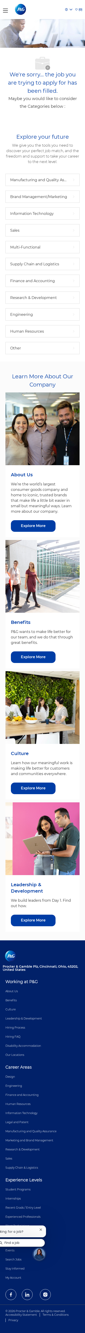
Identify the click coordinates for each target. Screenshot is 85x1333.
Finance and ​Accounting (22, 1095)
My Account (13, 1277)
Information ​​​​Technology (21, 1113)
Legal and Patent (17, 1122)
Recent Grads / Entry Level (23, 1207)
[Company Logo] (21, 9)
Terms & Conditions (56, 1314)
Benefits (11, 1000)
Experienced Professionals (23, 1216)
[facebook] (10, 1294)
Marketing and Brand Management (29, 1140)
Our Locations (14, 1055)
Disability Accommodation (23, 1045)
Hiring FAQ (12, 1036)
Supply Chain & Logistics (21, 1167)
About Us (11, 991)
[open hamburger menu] (5, 10)
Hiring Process (15, 1027)
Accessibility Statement (21, 1314)
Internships (13, 1198)
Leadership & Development (23, 1018)
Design (10, 1076)
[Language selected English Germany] (68, 9)
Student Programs (18, 1189)
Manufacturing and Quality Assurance (30, 1131)
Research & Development (22, 1149)
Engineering (13, 1085)
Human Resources (18, 1104)
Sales (8, 1158)
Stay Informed (14, 1268)
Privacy (13, 1320)
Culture (10, 1009)
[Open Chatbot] (39, 1254)
